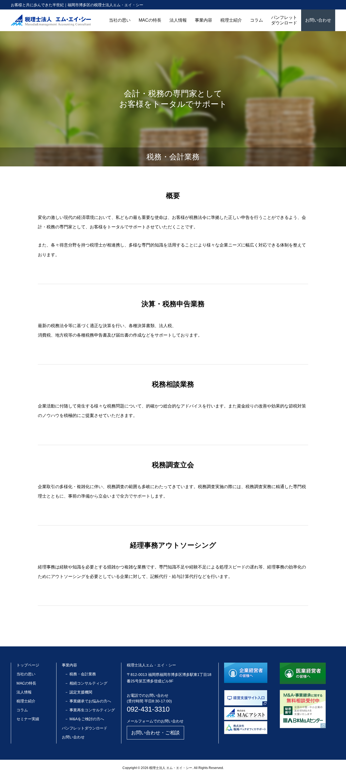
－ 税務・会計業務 (80, 674)
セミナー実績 (27, 719)
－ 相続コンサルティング (86, 683)
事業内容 (203, 20)
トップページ (27, 665)
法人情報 (178, 20)
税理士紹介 (231, 20)
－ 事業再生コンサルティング (90, 710)
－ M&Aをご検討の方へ (84, 719)
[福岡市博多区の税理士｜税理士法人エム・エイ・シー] (51, 20)
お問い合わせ (318, 20)
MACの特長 (150, 20)
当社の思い (120, 20)
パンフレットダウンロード (284, 20)
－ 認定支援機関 (78, 692)
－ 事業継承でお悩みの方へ (88, 701)
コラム (256, 20)
